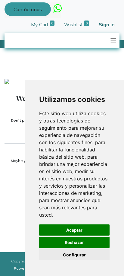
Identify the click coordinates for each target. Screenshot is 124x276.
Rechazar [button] (74, 242)
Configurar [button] (74, 254)
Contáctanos (28, 9)
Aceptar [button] (74, 230)
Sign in (107, 24)
